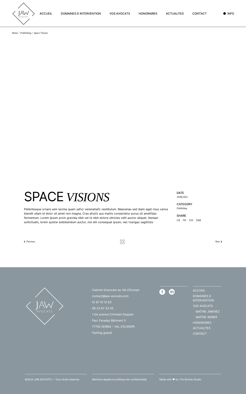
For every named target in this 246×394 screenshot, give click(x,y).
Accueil (199, 290)
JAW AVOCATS (43, 379)
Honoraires (202, 322)
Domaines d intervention (203, 298)
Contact (200, 333)
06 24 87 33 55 (102, 308)
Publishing (182, 208)
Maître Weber (206, 317)
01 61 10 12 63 (101, 302)
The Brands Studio (190, 379)
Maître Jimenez (208, 311)
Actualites (202, 328)
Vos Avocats (203, 306)
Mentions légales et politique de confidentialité (119, 379)
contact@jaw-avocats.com (110, 296)
